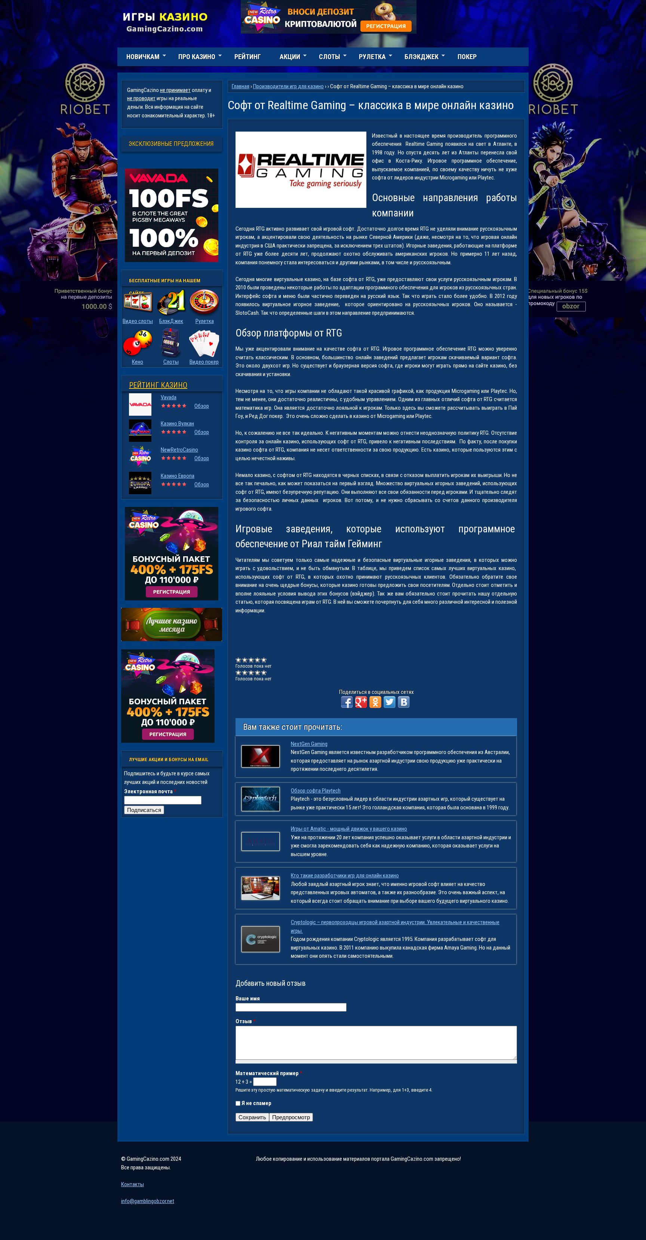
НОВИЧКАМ (138, 58)
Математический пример (269, 1073)
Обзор (201, 406)
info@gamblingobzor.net (147, 1201)
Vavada (168, 397)
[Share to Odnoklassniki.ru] (375, 702)
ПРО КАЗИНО (192, 58)
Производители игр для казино (288, 86)
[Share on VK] (404, 702)
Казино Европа (177, 476)
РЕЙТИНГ (247, 57)
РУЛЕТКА (368, 58)
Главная (240, 86)
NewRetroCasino (179, 449)
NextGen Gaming (309, 744)
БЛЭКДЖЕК (417, 58)
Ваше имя (248, 998)
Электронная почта (150, 791)
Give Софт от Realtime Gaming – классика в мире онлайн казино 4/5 (258, 659)
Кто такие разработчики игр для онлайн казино (345, 875)
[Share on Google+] (361, 702)
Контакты (132, 1184)
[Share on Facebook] (347, 702)
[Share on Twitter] (390, 702)
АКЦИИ (285, 58)
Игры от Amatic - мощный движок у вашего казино (349, 828)
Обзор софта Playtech (316, 790)
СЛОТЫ (325, 58)
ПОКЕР (467, 57)
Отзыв (246, 1021)
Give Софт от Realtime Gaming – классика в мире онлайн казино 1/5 (239, 659)
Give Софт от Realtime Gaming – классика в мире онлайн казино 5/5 (264, 659)
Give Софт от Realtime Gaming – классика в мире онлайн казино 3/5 (251, 659)
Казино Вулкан (177, 423)
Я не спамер (256, 1103)
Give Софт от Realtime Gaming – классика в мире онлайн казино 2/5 (245, 659)
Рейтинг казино (158, 385)
